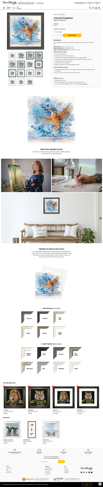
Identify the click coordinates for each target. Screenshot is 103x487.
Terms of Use (47, 474)
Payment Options (48, 468)
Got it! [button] (86, 484)
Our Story (66, 468)
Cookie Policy (47, 472)
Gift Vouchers (9, 472)
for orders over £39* (80, 3)
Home (55, 14)
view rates (60, 78)
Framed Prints (9, 468)
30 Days (97, 3)
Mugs (7, 469)
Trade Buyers (66, 471)
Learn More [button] (45, 484)
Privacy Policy (47, 471)
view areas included (82, 84)
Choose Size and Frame (59, 29)
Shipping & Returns (49, 469)
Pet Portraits (8, 471)
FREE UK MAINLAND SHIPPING (80, 2)
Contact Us (66, 469)
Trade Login (66, 472)
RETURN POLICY (98, 2)
